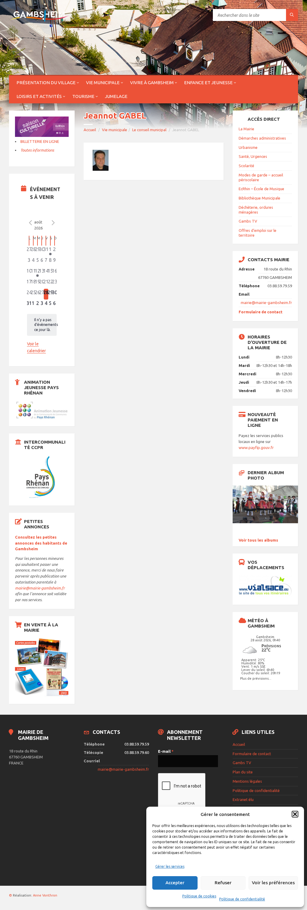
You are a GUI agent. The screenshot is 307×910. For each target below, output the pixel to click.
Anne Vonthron (45, 895)
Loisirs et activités (39, 96)
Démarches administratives (262, 138)
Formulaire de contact (260, 312)
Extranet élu (243, 799)
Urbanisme (248, 147)
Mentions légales (247, 781)
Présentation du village (46, 82)
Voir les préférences (273, 882)
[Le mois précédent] (53, 222)
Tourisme (83, 96)
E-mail (166, 751)
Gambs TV (248, 221)
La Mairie (246, 129)
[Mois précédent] (30, 222)
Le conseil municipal (149, 130)
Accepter (174, 882)
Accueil (90, 130)
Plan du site (243, 772)
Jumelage (116, 96)
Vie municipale (103, 82)
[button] (295, 814)
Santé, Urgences (253, 156)
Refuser (223, 882)
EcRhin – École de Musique (261, 189)
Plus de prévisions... (255, 678)
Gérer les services (169, 866)
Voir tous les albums (258, 540)
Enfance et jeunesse (208, 82)
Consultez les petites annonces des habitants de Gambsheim (41, 543)
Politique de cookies (199, 896)
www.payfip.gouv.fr (256, 447)
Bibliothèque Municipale (259, 198)
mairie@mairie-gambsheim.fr (40, 588)
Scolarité (246, 166)
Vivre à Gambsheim (152, 82)
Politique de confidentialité (242, 899)
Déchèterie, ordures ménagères (256, 209)
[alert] (42, 325)
